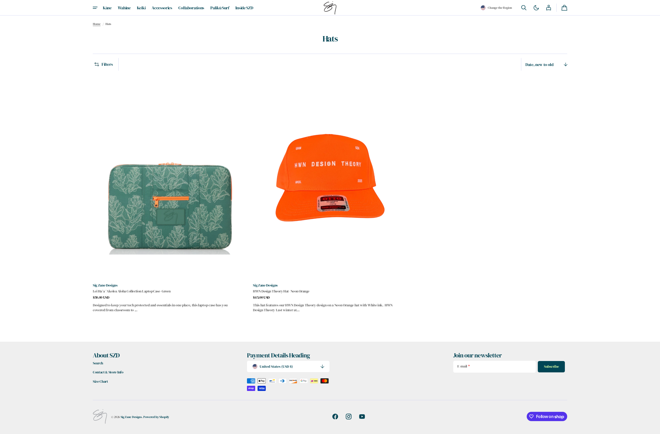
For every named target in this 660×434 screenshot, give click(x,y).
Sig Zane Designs (131, 417)
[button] (496, 7)
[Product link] (170, 194)
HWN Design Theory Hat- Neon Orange (281, 291)
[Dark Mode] (536, 7)
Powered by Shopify (156, 417)
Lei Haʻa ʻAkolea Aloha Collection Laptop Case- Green (131, 291)
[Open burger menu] (95, 7)
